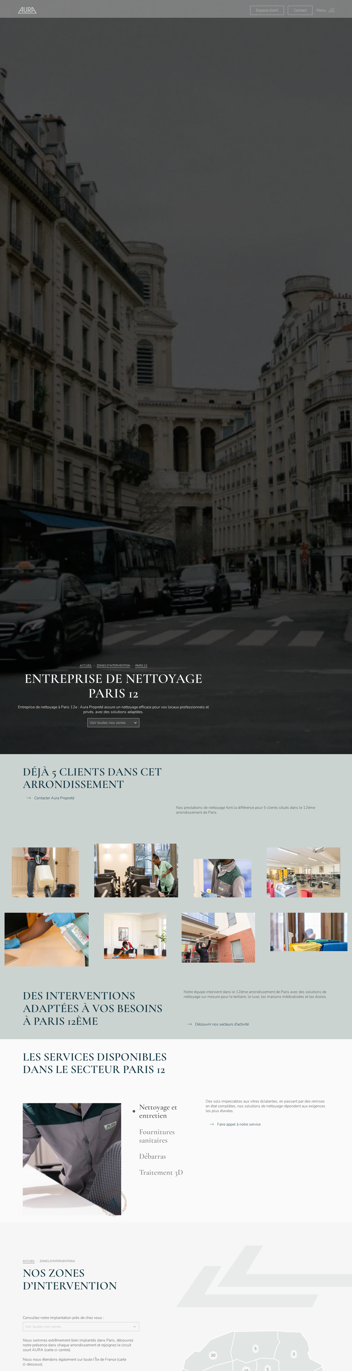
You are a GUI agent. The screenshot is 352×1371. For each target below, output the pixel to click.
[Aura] (27, 10)
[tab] (163, 1111)
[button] (113, 722)
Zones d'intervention (113, 666)
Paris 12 (141, 666)
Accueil (86, 666)
